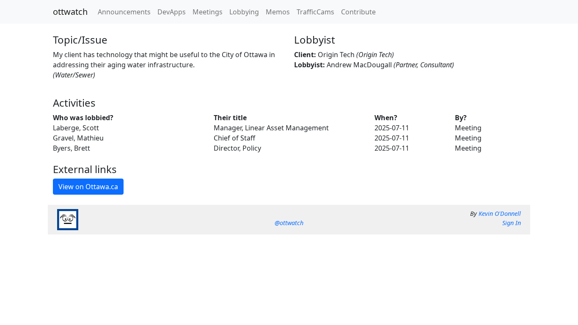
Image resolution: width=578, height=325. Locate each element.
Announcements (124, 12)
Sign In (511, 223)
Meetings (208, 12)
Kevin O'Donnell (500, 213)
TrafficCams (315, 12)
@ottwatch (289, 223)
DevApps (171, 12)
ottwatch (70, 11)
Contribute (358, 12)
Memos (278, 12)
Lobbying (244, 12)
